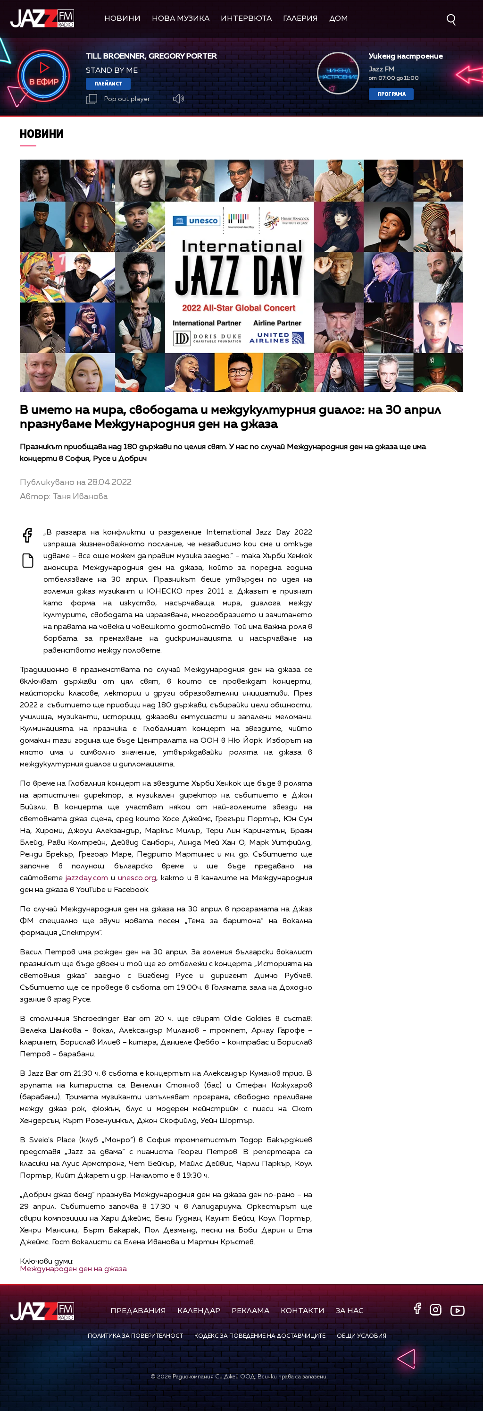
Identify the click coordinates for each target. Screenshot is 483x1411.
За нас (350, 1311)
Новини (122, 19)
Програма (391, 93)
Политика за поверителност (135, 1336)
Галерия (300, 19)
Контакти (303, 1311)
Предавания (138, 1311)
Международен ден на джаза (73, 1269)
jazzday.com (87, 878)
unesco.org (137, 878)
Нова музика (180, 19)
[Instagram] (436, 1310)
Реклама (250, 1311)
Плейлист (108, 83)
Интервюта (246, 19)
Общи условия (361, 1336)
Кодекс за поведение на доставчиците (259, 1336)
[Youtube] (457, 1310)
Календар (198, 1311)
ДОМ (338, 19)
